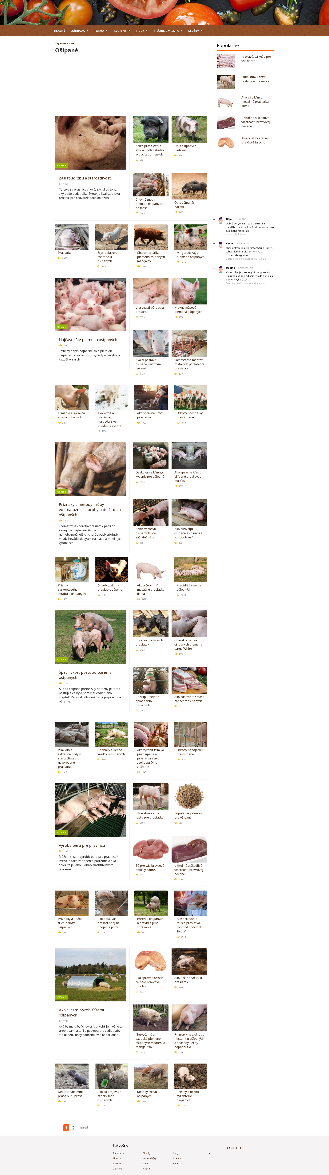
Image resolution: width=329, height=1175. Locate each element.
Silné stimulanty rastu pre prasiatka (149, 815)
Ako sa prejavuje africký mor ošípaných (109, 1096)
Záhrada (78, 31)
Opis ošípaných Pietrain (185, 148)
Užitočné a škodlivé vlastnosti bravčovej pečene (188, 869)
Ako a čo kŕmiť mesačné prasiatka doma (150, 589)
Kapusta (177, 1163)
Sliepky (147, 1153)
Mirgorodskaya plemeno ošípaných (190, 255)
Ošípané (61, 165)
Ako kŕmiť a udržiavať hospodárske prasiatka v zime (109, 419)
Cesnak (117, 1163)
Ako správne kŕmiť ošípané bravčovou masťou (187, 476)
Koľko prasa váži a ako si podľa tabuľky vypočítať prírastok (150, 150)
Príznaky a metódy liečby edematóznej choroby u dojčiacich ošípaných (90, 509)
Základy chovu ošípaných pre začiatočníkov (146, 533)
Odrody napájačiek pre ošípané (190, 752)
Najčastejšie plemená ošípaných (88, 339)
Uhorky (117, 1158)
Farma (99, 31)
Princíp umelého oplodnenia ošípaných (147, 701)
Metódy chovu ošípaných (147, 1094)
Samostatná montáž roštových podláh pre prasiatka (189, 364)
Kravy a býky (149, 1158)
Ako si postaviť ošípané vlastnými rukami (149, 364)
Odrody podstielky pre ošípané (190, 415)
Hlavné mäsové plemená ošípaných (188, 309)
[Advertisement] (131, 82)
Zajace (146, 1163)
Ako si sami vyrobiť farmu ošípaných (82, 1012)
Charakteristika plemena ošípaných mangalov (151, 257)
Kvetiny (120, 31)
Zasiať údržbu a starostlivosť (85, 178)
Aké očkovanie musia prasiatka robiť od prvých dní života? (190, 925)
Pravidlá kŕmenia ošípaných (189, 587)
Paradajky (118, 1153)
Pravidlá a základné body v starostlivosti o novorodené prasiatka (69, 758)
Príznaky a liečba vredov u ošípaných (111, 752)
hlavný (59, 31)
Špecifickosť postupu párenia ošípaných (85, 675)
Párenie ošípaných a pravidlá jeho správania (150, 923)
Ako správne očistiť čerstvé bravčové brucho (149, 982)
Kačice (146, 1168)
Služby (193, 31)
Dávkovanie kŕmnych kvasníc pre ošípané (150, 474)
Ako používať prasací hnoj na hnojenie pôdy (108, 923)
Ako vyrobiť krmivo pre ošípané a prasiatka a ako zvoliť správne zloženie (150, 758)
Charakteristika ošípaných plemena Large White (188, 644)
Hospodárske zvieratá (64, 43)
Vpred (83, 1127)
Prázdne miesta (166, 31)
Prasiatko (65, 253)
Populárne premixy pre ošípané (188, 815)
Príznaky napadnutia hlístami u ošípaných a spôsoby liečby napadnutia (189, 1040)
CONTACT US (236, 1148)
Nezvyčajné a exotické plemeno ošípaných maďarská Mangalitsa (150, 1040)
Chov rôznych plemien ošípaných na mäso (149, 203)
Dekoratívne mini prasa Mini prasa (70, 1094)
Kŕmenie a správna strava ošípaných (71, 415)
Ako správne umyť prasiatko (150, 415)
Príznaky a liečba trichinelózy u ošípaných (70, 923)
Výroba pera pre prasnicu (82, 845)
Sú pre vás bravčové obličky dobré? (150, 867)
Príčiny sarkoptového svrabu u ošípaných (72, 589)
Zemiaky (117, 1168)
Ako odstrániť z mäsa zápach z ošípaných (189, 699)
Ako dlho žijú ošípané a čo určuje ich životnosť (188, 533)
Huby (140, 31)
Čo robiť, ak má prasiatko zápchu (109, 587)
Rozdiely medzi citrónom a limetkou (245, 283)
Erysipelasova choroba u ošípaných (107, 257)
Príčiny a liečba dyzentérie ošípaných (188, 1096)
